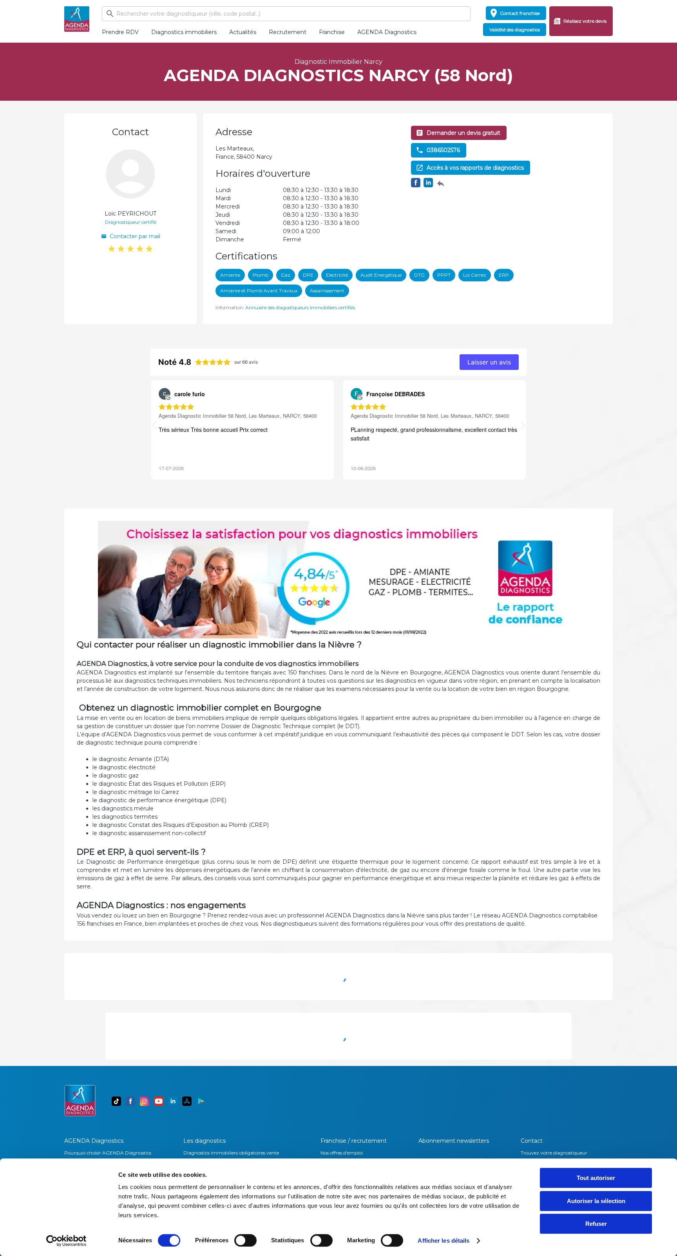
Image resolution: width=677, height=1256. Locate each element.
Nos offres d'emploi (341, 1153)
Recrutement (287, 32)
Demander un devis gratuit (463, 132)
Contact (532, 1140)
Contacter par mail (135, 236)
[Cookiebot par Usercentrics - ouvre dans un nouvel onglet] (66, 1241)
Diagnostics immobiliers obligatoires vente (231, 1153)
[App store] (187, 1101)
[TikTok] (116, 1101)
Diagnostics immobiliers (184, 32)
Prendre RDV (120, 32)
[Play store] (201, 1101)
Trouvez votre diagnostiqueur (554, 1153)
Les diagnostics (204, 1140)
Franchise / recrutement (353, 1140)
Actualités (242, 32)
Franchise (332, 32)
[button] (523, 426)
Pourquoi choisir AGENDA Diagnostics (107, 1153)
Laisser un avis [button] (489, 362)
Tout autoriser (596, 1177)
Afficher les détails (443, 1240)
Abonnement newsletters (453, 1140)
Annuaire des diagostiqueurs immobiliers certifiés (300, 307)
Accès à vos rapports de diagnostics (475, 167)
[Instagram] (144, 1101)
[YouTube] (158, 1101)
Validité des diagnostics (514, 30)
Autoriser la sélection (596, 1201)
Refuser (596, 1223)
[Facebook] (130, 1101)
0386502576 (443, 150)
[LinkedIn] (172, 1101)
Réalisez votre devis (584, 21)
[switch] (245, 1240)
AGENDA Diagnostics (386, 32)
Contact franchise (520, 13)
